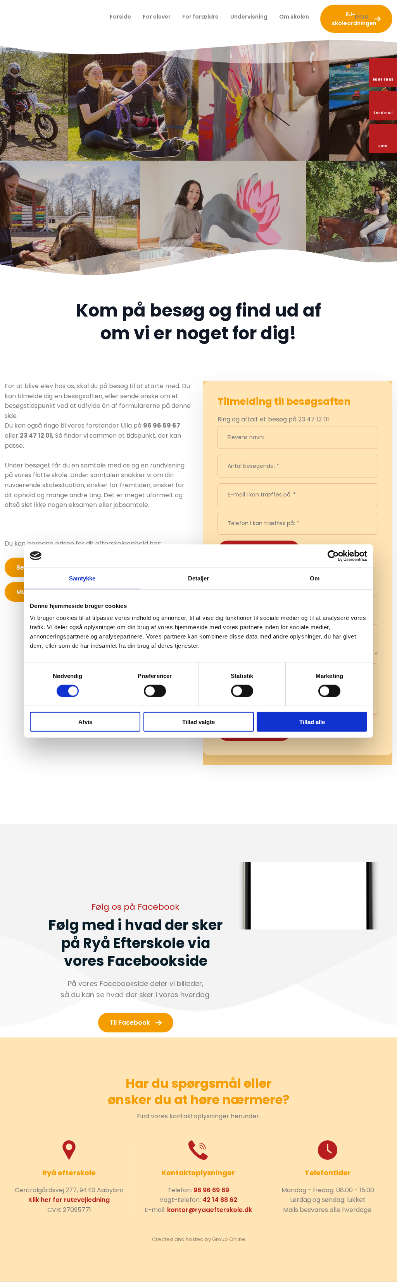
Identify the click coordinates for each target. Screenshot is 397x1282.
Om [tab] (314, 578)
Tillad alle (312, 722)
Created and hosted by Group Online (198, 1239)
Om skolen (294, 17)
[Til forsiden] (55, 17)
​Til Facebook (130, 1022)
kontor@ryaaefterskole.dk (209, 1209)
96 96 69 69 (211, 1190)
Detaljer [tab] (198, 578)
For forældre (200, 17)
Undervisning (249, 17)
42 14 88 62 (219, 1199)
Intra (362, 17)
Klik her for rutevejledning (69, 1199)
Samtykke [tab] (82, 578)
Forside (120, 17)
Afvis (85, 722)
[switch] (155, 691)
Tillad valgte (198, 722)
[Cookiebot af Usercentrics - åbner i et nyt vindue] (333, 555)
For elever (157, 17)
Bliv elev (332, 17)
